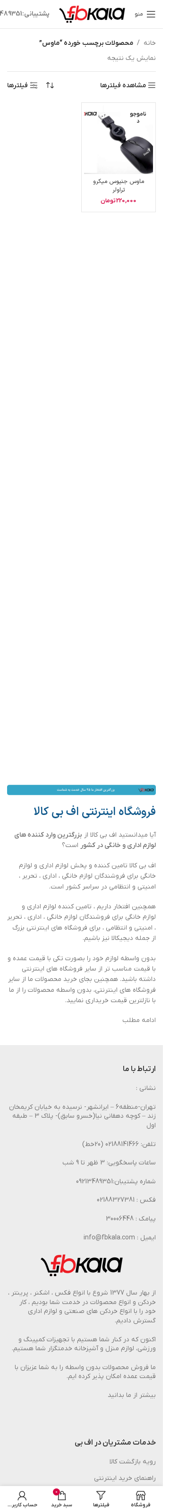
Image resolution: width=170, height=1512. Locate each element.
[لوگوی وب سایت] (92, 13)
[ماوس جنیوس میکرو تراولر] (118, 139)
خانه (150, 43)
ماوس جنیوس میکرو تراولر (118, 185)
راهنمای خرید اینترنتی (125, 1478)
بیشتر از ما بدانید (132, 1395)
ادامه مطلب (139, 1020)
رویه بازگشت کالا (133, 1461)
